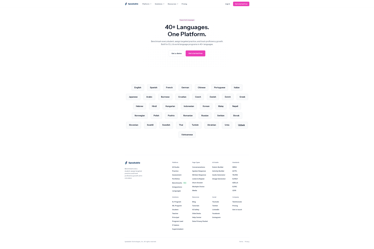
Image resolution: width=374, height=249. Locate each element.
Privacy (247, 241)
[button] (147, 4)
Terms (241, 241)
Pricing (184, 4)
